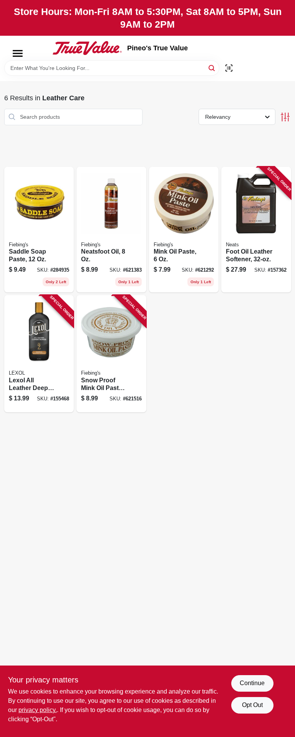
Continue (252, 683)
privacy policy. (37, 710)
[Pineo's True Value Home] (87, 48)
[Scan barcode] (228, 68)
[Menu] (18, 53)
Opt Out (252, 705)
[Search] (212, 67)
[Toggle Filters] (285, 117)
